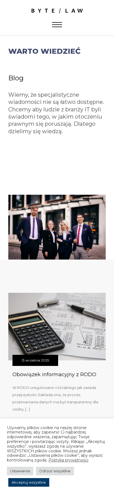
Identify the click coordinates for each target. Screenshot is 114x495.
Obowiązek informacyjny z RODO (54, 374)
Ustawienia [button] (20, 471)
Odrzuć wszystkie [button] (55, 471)
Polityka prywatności (68, 460)
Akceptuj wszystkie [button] (29, 482)
